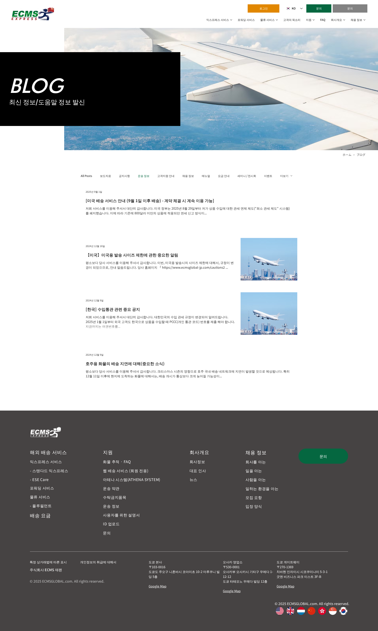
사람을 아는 (256, 479)
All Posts (86, 176)
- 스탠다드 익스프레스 (49, 470)
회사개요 (199, 452)
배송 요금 (40, 515)
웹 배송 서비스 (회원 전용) (125, 470)
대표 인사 (198, 470)
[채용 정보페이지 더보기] (364, 20)
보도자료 (105, 176)
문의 (107, 532)
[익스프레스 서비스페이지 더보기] (231, 20)
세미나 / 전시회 (246, 176)
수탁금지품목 (114, 497)
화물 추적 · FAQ (117, 461)
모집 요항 (254, 497)
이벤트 (268, 176)
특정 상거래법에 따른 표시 (48, 562)
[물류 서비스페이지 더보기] (277, 20)
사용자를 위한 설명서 (121, 514)
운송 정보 (143, 176)
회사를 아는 (256, 461)
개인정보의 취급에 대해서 (98, 562)
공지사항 (124, 176)
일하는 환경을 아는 (262, 488)
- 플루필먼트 (41, 505)
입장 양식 (254, 506)
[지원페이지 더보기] (314, 20)
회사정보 (197, 461)
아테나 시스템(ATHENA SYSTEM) (131, 479)
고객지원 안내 (165, 176)
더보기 (284, 176)
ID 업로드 (111, 523)
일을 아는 (254, 470)
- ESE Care (39, 479)
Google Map (157, 586)
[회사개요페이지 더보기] (344, 20)
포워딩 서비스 (42, 487)
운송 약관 (111, 488)
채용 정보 (188, 176)
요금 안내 (224, 176)
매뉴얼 (206, 176)
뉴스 (193, 479)
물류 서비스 (40, 496)
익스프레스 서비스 (46, 461)
